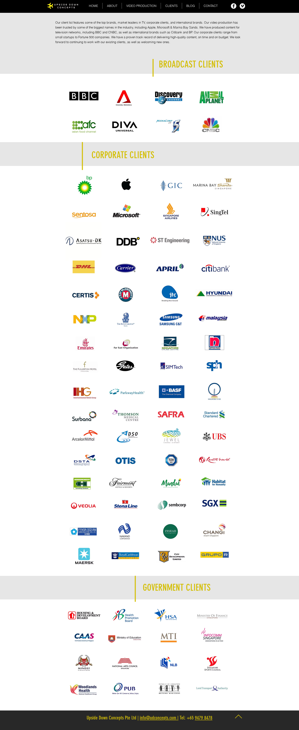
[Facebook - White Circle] (233, 6)
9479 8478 (203, 718)
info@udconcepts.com (158, 718)
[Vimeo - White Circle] (242, 6)
